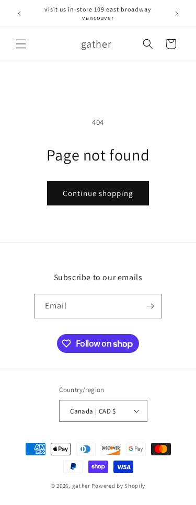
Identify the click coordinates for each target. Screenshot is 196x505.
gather (81, 485)
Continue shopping (98, 193)
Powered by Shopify (118, 485)
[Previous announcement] (19, 13)
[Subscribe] (150, 306)
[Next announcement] (176, 13)
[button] (20, 43)
